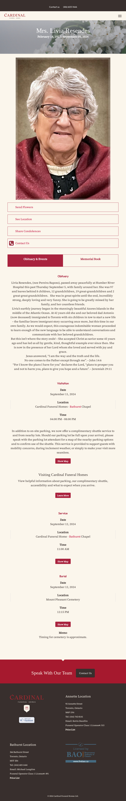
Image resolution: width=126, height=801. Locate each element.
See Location (23, 219)
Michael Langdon (26, 769)
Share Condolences (28, 231)
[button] (120, 15)
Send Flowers (24, 207)
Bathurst (75, 407)
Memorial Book (91, 259)
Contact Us (22, 243)
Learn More (63, 495)
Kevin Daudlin (80, 721)
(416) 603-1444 (70, 7)
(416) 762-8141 (76, 716)
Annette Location (78, 696)
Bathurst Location (23, 745)
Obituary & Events (35, 259)
